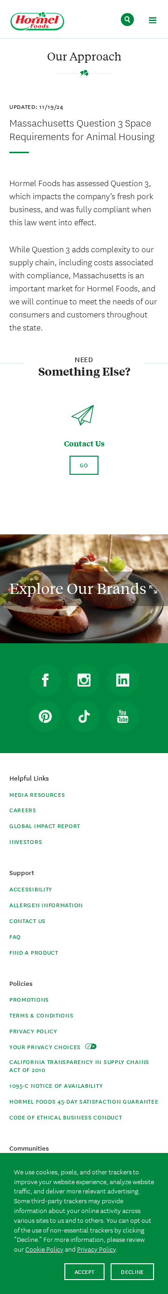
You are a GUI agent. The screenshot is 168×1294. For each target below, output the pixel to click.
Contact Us (27, 920)
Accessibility (30, 888)
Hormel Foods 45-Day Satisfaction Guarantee (83, 1101)
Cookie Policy (44, 1249)
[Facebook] (45, 680)
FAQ (15, 936)
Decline (132, 1271)
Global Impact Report (44, 825)
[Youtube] (123, 716)
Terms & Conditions (41, 1015)
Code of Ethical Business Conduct (65, 1116)
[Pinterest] (45, 716)
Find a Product (33, 952)
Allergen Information (46, 904)
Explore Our (79, 588)
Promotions (29, 999)
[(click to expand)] (152, 21)
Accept (85, 1271)
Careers (22, 809)
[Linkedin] (123, 680)
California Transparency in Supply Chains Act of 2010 (79, 1065)
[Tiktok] (84, 716)
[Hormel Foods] (37, 22)
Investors (25, 841)
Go (84, 464)
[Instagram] (84, 680)
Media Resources (37, 794)
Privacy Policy (33, 1030)
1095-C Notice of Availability (56, 1085)
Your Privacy (46, 1046)
